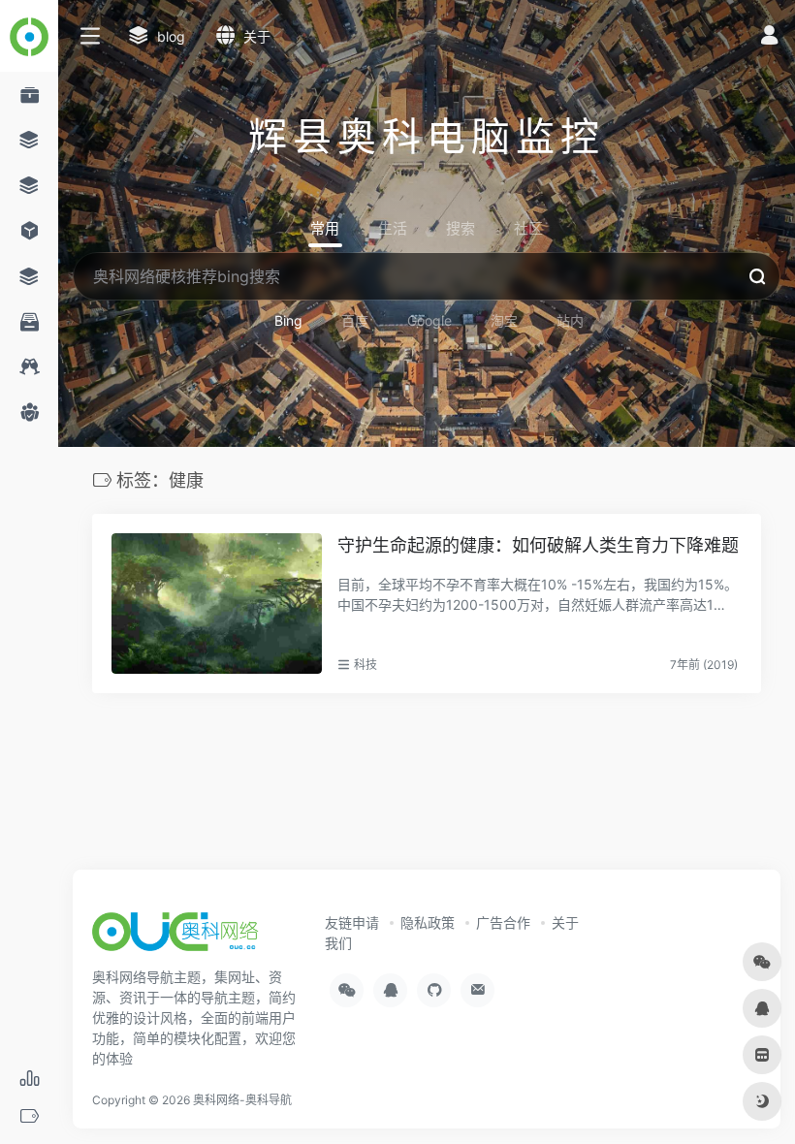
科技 (365, 664)
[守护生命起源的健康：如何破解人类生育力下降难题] (216, 603)
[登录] (769, 37)
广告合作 (503, 922)
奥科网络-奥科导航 (242, 1100)
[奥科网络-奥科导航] (175, 937)
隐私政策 (427, 922)
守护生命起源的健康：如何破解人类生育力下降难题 (538, 545)
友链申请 (352, 922)
